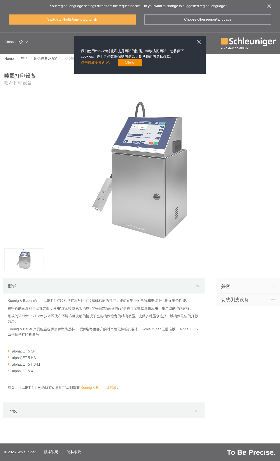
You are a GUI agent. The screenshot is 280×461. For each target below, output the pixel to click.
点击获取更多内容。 (96, 62)
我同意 (130, 62)
